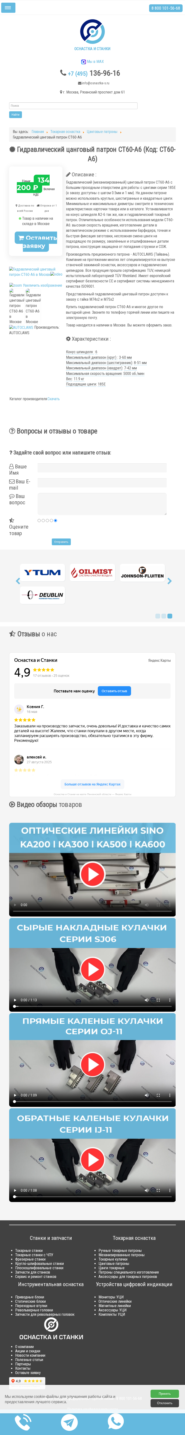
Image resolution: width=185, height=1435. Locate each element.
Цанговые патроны (114, 1263)
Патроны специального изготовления (129, 1272)
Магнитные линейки (115, 1305)
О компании (24, 1346)
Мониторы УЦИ (111, 1297)
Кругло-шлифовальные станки (39, 1263)
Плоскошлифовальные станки (39, 1268)
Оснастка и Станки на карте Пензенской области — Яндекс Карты (92, 794)
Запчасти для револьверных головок (44, 1314)
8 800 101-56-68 (166, 8)
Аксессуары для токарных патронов (128, 1276)
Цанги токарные (112, 1268)
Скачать (53, 399)
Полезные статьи (29, 1359)
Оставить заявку (40, 241)
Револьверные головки (34, 1310)
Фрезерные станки (30, 1259)
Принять (165, 1393)
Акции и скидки (27, 1351)
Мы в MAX (95, 61)
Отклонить (164, 1403)
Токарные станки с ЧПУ (34, 1255)
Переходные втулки (31, 1305)
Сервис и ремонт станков (35, 1276)
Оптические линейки (115, 1301)
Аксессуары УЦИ (112, 1310)
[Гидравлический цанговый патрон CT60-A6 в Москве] (17, 306)
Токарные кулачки (113, 1259)
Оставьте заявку (28, 1372)
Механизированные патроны (122, 1255)
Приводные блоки (29, 1297)
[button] (17, 582)
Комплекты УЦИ (112, 1314)
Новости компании (30, 1355)
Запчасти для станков (32, 1272)
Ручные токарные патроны (120, 1250)
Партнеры (23, 1364)
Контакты (23, 1368)
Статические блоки (30, 1301)
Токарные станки (29, 1250)
